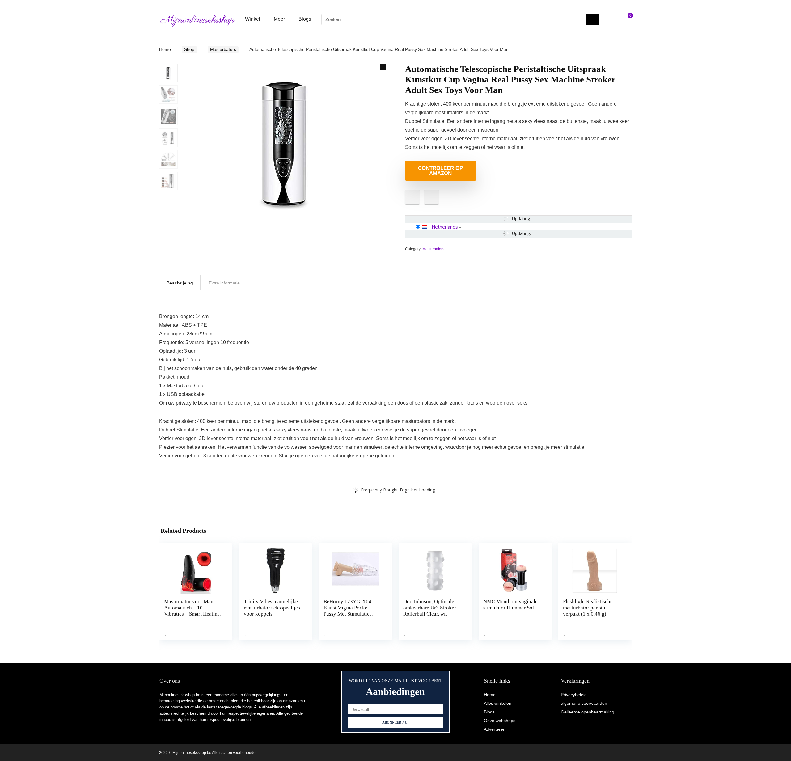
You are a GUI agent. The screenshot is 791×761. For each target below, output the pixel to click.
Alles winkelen (497, 703)
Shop (189, 49)
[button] (383, 67)
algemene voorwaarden (584, 703)
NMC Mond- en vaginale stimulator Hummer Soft (510, 605)
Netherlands (445, 227)
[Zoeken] (592, 19)
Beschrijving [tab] (180, 282)
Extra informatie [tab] (224, 282)
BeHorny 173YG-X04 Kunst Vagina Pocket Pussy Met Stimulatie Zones (347, 611)
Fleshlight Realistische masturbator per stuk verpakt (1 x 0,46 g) (588, 608)
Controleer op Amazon (440, 170)
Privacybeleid (574, 694)
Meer (279, 19)
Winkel (252, 19)
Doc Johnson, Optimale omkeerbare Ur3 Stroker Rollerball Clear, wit (429, 608)
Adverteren (494, 729)
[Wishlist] (612, 19)
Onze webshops (499, 720)
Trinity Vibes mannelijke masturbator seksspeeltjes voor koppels (272, 608)
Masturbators (223, 49)
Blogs (304, 19)
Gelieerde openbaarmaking (587, 711)
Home (165, 49)
